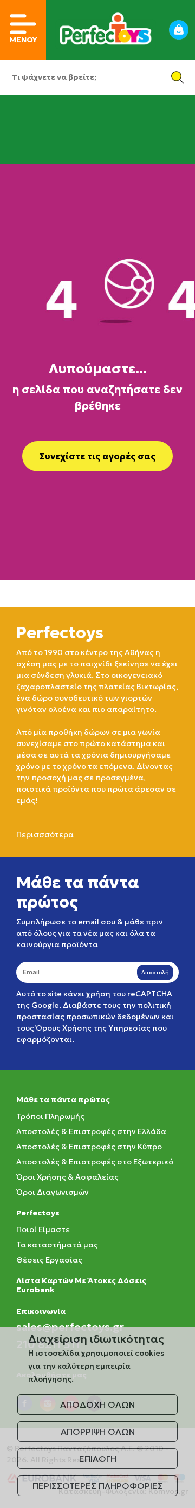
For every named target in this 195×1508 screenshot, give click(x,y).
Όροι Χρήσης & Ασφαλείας (67, 1177)
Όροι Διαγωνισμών (52, 1192)
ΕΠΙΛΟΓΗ (97, 1458)
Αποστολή (155, 972)
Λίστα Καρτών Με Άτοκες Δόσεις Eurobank (81, 1285)
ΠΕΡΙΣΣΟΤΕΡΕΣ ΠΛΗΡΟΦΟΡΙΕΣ (97, 1485)
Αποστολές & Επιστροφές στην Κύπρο (89, 1146)
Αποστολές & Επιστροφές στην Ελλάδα (91, 1131)
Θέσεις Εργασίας (49, 1260)
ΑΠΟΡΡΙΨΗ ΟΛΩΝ (98, 1431)
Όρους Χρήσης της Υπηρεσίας (93, 1028)
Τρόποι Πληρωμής (50, 1116)
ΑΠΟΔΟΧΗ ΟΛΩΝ (97, 1404)
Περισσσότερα (45, 834)
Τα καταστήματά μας (57, 1245)
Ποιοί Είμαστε (43, 1229)
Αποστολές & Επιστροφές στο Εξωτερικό (94, 1162)
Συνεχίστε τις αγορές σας (97, 456)
